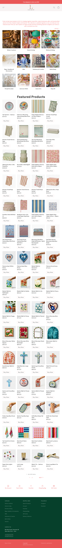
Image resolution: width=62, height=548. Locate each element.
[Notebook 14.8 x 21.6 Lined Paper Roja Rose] (23, 206)
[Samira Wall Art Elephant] (53, 382)
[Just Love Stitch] (23, 80)
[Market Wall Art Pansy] (23, 307)
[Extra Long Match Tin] (53, 456)
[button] (31, 7)
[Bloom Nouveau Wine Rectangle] (23, 332)
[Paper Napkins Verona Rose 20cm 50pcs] (38, 156)
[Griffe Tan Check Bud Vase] (53, 407)
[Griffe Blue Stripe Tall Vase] (38, 407)
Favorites (31, 488)
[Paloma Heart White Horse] (9, 257)
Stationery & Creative (10, 516)
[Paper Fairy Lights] (9, 456)
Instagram (43, 503)
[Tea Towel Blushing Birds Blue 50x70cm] (38, 131)
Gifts (6, 513)
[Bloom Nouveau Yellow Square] (9, 332)
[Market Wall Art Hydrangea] (9, 282)
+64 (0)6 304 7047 (9, 534)
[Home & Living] (31, 39)
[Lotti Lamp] (23, 456)
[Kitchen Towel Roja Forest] (53, 106)
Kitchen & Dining (8, 508)
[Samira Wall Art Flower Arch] (38, 382)
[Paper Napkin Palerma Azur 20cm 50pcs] (38, 206)
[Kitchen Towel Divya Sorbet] (38, 181)
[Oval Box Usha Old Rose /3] (9, 206)
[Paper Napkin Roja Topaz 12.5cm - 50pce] (53, 206)
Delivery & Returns (27, 516)
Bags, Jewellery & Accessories (12, 511)
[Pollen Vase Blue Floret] (9, 407)
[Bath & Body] (53, 61)
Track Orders (19, 488)
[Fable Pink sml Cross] (53, 357)
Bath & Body (7, 519)
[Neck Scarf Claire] (23, 432)
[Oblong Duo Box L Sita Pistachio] (9, 156)
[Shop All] (53, 80)
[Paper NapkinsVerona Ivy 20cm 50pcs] (38, 106)
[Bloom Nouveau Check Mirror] (38, 332)
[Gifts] (23, 61)
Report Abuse (8, 543)
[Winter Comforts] (11, 39)
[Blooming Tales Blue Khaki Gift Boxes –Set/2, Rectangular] (38, 231)
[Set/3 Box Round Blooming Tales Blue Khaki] (53, 231)
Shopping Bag (42, 488)
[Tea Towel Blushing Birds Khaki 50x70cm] (23, 131)
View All (6, 521)
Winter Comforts (9, 503)
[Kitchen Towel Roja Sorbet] (9, 181)
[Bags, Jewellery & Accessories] (9, 61)
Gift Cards (54, 488)
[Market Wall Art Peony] (53, 282)
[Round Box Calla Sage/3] (23, 156)
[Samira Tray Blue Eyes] (23, 407)
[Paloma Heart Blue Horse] (23, 257)
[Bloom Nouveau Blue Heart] (53, 307)
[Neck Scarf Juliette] (38, 432)
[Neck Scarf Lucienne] (53, 432)
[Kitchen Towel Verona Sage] (9, 131)
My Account (8, 488)
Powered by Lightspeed (46, 543)
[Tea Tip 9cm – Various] (9, 106)
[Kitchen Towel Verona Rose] (23, 181)
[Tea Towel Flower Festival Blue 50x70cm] (9, 231)
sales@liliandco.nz (9, 536)
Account (25, 506)
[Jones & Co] (38, 80)
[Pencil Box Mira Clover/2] (53, 131)
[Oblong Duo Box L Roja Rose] (53, 181)
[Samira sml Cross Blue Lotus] (9, 382)
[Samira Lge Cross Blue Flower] (38, 357)
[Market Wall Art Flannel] (38, 307)
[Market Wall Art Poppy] (9, 307)
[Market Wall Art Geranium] (38, 257)
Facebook (43, 506)
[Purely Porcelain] (9, 80)
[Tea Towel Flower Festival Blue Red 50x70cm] (23, 231)
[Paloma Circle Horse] (53, 257)
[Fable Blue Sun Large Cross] (23, 357)
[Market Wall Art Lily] (38, 282)
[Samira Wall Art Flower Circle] (23, 382)
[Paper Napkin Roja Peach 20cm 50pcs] (53, 156)
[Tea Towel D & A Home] (9, 432)
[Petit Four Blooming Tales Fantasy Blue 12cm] (23, 106)
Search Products (27, 503)
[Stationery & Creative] (38, 61)
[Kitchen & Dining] (50, 39)
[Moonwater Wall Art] (53, 332)
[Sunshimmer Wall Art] (9, 357)
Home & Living (8, 506)
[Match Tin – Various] (38, 456)
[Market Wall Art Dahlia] (23, 282)
